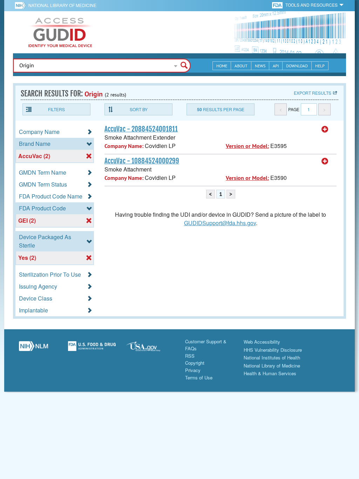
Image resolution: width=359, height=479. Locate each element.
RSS (190, 355)
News (260, 65)
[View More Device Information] (324, 129)
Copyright (194, 362)
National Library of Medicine (62, 5)
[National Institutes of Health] (21, 5)
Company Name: (123, 146)
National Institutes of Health (272, 357)
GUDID (60, 32)
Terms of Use (198, 377)
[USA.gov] (150, 349)
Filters (56, 109)
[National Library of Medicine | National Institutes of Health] (33, 349)
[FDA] (278, 5)
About (241, 65)
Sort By (139, 109)
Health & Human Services (270, 373)
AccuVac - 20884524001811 (141, 129)
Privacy (193, 370)
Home (221, 65)
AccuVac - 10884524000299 (141, 161)
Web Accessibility (262, 341)
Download (297, 65)
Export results (312, 93)
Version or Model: (247, 146)
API (276, 65)
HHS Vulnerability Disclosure (273, 349)
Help (320, 65)
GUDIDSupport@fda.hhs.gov (220, 223)
